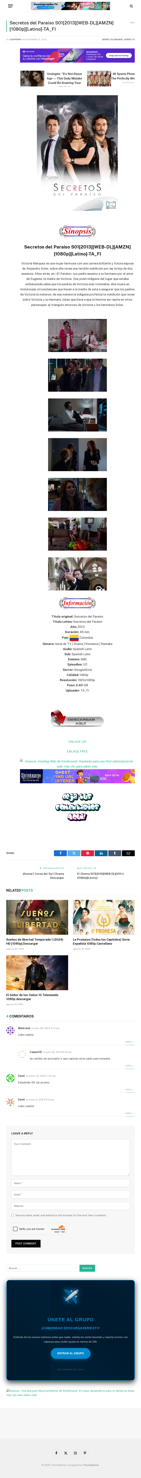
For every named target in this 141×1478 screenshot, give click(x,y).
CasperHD (15, 39)
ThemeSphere (91, 1465)
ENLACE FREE (77, 751)
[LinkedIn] (10, 77)
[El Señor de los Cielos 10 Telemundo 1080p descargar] (37, 972)
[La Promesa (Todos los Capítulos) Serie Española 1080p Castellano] (104, 917)
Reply (129, 1042)
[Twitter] (10, 68)
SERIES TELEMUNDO (112, 39)
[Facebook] (10, 59)
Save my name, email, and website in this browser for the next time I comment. (60, 1215)
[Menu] (10, 6)
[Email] (10, 96)
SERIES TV (129, 39)
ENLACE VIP (77, 741)
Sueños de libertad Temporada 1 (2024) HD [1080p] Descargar (34, 941)
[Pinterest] (10, 87)
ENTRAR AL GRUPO (70, 1353)
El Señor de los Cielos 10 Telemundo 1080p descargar (32, 997)
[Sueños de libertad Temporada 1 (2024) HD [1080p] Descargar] (37, 917)
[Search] (131, 6)
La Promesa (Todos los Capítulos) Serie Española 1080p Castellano (101, 941)
